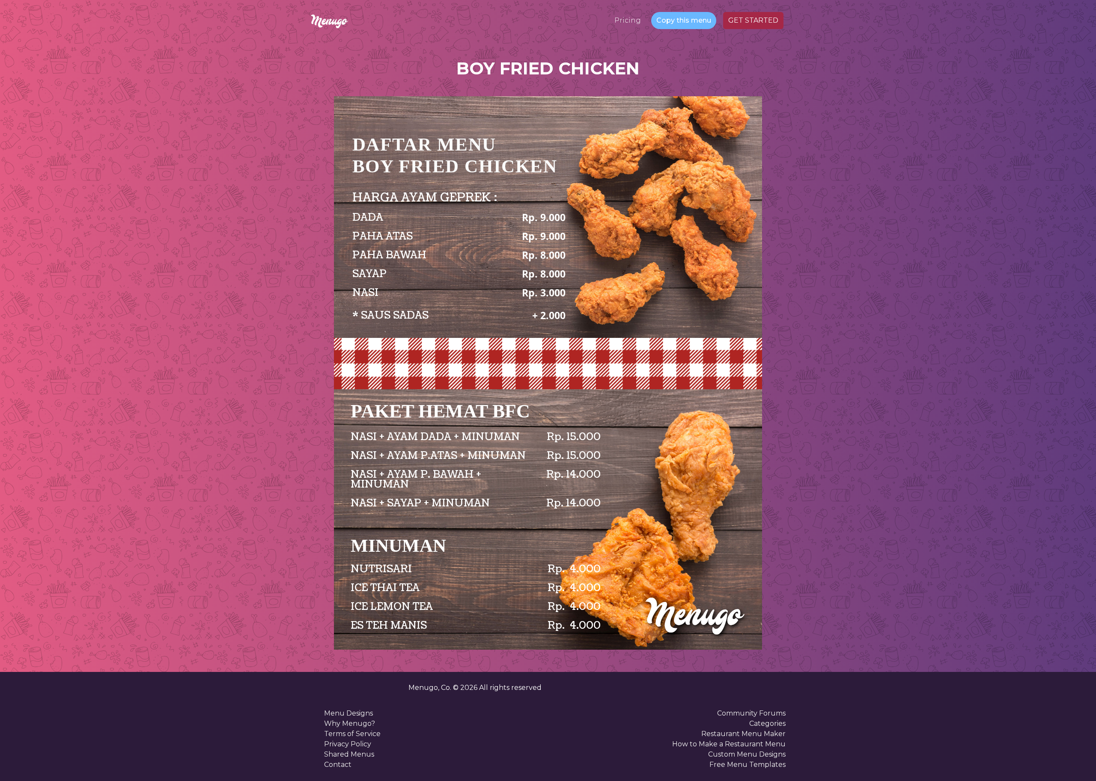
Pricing (627, 20)
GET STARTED (753, 20)
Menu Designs (348, 713)
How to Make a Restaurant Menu (729, 744)
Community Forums (751, 713)
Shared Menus (349, 754)
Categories (767, 723)
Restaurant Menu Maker (743, 734)
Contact (337, 764)
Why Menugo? (349, 723)
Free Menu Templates (747, 764)
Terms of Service (352, 734)
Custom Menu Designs (747, 754)
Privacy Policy (347, 744)
